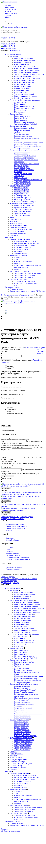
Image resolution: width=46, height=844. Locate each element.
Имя (3, 441)
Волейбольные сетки (22, 84)
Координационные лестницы (25, 96)
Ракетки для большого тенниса (26, 72)
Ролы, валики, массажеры (24, 170)
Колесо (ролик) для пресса (24, 158)
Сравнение (9, 538)
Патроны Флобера (21, 249)
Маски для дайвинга (22, 130)
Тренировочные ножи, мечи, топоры (28, 273)
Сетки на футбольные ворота (25, 202)
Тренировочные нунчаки (23, 277)
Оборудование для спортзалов (21, 80)
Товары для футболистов (19, 186)
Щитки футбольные (21, 196)
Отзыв (3, 457)
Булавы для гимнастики (23, 207)
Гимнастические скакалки (24, 205)
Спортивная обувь (17, 231)
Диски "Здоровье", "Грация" (25, 156)
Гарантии (9, 551)
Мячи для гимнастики (22, 211)
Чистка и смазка (20, 253)
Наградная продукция (18, 225)
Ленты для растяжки (22, 215)
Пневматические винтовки (24, 245)
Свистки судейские (21, 90)
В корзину (6, 360)
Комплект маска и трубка (24, 128)
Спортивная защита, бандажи (21, 229)
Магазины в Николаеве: (14, 524)
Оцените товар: (7, 461)
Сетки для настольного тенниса (26, 76)
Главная (8, 6)
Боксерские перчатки (22, 116)
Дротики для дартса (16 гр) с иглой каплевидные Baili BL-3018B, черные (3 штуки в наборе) (21, 493)
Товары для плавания (18, 126)
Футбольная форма (21, 190)
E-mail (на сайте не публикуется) (20, 445)
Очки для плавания (21, 134)
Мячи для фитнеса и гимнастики (26, 164)
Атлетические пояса (22, 152)
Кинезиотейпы (20, 110)
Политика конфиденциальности (17, 559)
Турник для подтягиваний (24, 94)
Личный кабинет (12, 540)
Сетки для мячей (20, 92)
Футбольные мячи (21, 188)
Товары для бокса (17, 114)
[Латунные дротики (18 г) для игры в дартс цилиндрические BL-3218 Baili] (23, 303)
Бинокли (13, 217)
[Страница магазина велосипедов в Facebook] (19, 579)
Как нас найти (10, 10)
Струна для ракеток (21, 64)
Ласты (16, 140)
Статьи (8, 11)
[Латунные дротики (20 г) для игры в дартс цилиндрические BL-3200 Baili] (23, 510)
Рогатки (17, 263)
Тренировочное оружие (19, 271)
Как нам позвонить (12, 569)
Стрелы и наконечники (23, 261)
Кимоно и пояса (16, 223)
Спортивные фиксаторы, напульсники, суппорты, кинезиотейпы (25, 101)
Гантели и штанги (21, 154)
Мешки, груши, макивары (24, 122)
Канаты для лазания (21, 88)
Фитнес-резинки (20, 178)
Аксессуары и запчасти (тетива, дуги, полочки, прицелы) (28, 266)
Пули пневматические (22, 247)
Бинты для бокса (20, 118)
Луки (16, 259)
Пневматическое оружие (19, 239)
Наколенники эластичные (24, 106)
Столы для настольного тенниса (26, 68)
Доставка (8, 15)
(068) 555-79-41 (9, 44)
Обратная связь (11, 13)
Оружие (8, 237)
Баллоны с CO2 (20, 251)
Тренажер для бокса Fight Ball (25, 124)
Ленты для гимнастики (23, 209)
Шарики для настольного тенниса (27, 78)
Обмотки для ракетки (22, 62)
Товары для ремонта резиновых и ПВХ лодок (27, 291)
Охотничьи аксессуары (19, 279)
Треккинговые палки (18, 233)
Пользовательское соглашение (17, 557)
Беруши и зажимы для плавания (26, 138)
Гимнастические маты (22, 86)
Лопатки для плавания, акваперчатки (28, 142)
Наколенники (19, 104)
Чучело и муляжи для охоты (25, 281)
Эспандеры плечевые (22, 184)
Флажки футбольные (22, 200)
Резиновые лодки (12, 287)
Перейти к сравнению (12, 831)
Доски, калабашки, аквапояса (25, 144)
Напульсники (19, 112)
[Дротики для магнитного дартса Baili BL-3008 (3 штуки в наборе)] (23, 498)
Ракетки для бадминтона (23, 58)
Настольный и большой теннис (22, 66)
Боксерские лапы (20, 120)
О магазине (9, 8)
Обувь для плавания (22, 148)
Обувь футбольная (21, 194)
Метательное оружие (18, 255)
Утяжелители (19, 176)
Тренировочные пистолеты (24, 275)
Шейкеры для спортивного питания (28, 180)
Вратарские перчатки (22, 198)
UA (11, 23)
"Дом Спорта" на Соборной (16, 526)
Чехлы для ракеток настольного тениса (29, 74)
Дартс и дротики (16, 219)
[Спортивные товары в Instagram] (9, 581)
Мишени (17, 269)
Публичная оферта (12, 555)
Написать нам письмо (13, 567)
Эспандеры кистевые (22, 182)
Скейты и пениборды (18, 227)
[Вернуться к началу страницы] (9, 2)
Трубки (17, 132)
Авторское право (12, 553)
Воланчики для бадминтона (25, 60)
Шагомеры (14, 235)
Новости (8, 530)
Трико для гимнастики (22, 213)
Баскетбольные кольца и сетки (26, 82)
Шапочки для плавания (23, 136)
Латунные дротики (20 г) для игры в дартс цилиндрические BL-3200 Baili (17, 518)
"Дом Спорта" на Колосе (15, 528)
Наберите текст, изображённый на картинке (17, 463)
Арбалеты (18, 257)
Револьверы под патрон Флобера (26, 243)
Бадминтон (14, 56)
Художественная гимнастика (21, 204)
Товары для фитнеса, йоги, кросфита (24, 150)
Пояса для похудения (22, 168)
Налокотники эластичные (24, 108)
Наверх (16, 583)
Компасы (13, 221)
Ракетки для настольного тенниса (27, 70)
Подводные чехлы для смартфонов (27, 146)
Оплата (8, 17)
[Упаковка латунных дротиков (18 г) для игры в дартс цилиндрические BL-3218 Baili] (6, 313)
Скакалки (18, 172)
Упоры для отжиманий (23, 174)
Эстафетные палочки (22, 98)
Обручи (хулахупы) (21, 166)
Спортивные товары (13, 54)
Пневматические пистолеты (25, 241)
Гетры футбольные (21, 192)
